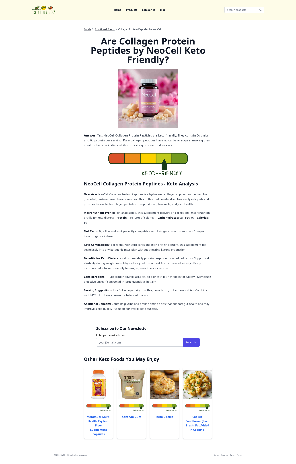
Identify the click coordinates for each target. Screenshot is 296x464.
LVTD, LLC (65, 455)
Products (131, 10)
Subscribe (191, 342)
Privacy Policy (236, 455)
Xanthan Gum (131, 417)
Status (216, 455)
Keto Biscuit (164, 417)
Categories (148, 10)
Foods (87, 29)
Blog (163, 10)
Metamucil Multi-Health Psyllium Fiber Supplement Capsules (98, 425)
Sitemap (224, 455)
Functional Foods (105, 29)
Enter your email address (110, 335)
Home (117, 10)
